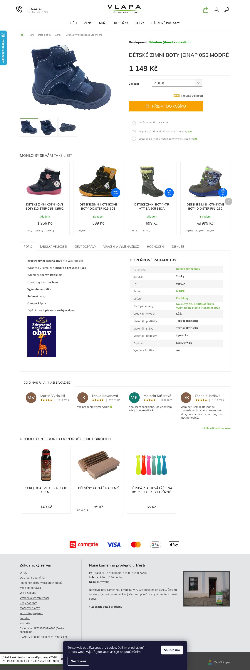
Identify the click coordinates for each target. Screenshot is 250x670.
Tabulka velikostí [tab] (192, 95)
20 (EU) (81, 230)
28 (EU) (135, 230)
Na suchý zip (184, 304)
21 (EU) (39, 230)
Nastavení (78, 661)
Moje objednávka (30, 587)
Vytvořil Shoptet (222, 662)
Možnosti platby (30, 608)
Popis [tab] (28, 247)
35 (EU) (210, 230)
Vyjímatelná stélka (188, 307)
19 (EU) (28, 230)
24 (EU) (50, 230)
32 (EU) (200, 230)
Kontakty (25, 623)
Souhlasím (172, 650)
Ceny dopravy (28, 603)
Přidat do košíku (169, 106)
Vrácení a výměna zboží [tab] (121, 247)
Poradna (25, 618)
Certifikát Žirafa (204, 304)
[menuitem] (73, 23)
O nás (23, 572)
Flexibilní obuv (210, 307)
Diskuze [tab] (178, 247)
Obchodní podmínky (32, 577)
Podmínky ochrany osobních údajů (41, 582)
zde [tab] (190, 131)
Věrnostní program (31, 613)
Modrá (180, 291)
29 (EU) (146, 230)
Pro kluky (182, 298)
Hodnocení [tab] (156, 247)
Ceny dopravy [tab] (85, 247)
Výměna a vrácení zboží (34, 598)
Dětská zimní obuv (188, 269)
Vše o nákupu (28, 592)
